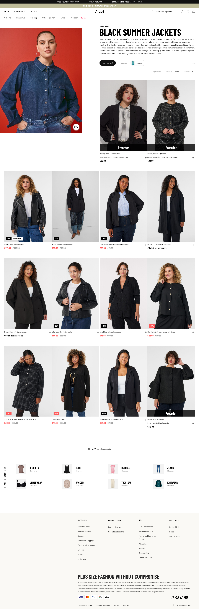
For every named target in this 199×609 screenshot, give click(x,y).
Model (177, 71)
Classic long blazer (58, 419)
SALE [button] (83, 18)
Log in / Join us (114, 527)
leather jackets (188, 39)
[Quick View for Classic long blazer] (97, 419)
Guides (33, 11)
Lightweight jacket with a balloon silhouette (114, 244)
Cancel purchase (145, 557)
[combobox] (164, 11)
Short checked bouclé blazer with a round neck (20, 419)
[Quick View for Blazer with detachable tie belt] (97, 244)
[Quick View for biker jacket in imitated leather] (97, 332)
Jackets (82, 484)
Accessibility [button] (144, 553)
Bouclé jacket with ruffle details (158, 423)
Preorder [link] (74, 18)
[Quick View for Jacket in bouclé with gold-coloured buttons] (193, 157)
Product (169, 71)
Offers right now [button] (48, 18)
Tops (82, 469)
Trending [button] (33, 18)
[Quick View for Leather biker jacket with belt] (50, 244)
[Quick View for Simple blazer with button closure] (145, 419)
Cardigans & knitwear (86, 545)
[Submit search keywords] (153, 11)
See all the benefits (116, 532)
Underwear (37, 484)
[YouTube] (186, 597)
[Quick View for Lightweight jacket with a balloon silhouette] (145, 244)
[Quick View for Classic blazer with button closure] (50, 332)
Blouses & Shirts (84, 531)
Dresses (128, 469)
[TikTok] (181, 597)
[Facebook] (177, 597)
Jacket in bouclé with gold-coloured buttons (162, 157)
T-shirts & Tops (84, 527)
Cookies (116, 605)
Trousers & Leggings (86, 540)
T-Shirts (37, 469)
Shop (6, 11)
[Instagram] (172, 597)
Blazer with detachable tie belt (62, 244)
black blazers (111, 42)
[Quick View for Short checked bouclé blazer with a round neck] (50, 419)
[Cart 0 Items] (193, 11)
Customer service (146, 527)
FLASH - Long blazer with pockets (159, 244)
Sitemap (126, 605)
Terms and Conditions (102, 605)
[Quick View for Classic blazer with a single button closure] (145, 157)
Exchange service (146, 531)
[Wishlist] (143, 83)
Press (171, 532)
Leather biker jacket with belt (14, 244)
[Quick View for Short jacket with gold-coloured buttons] (193, 332)
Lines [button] (63, 18)
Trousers (128, 484)
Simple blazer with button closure (111, 419)
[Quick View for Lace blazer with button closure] (145, 332)
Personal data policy (85, 605)
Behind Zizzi (174, 527)
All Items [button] (7, 18)
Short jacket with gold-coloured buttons (161, 332)
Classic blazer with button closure (15, 332)
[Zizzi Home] (99, 11)
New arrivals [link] (21, 18)
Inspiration (19, 11)
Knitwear (174, 484)
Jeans (174, 469)
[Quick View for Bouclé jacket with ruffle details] (193, 423)
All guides (143, 544)
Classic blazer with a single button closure (114, 157)
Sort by (187, 71)
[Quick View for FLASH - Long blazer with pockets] (193, 244)
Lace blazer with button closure (110, 332)
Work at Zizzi (174, 536)
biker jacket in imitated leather (62, 332)
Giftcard (142, 548)
